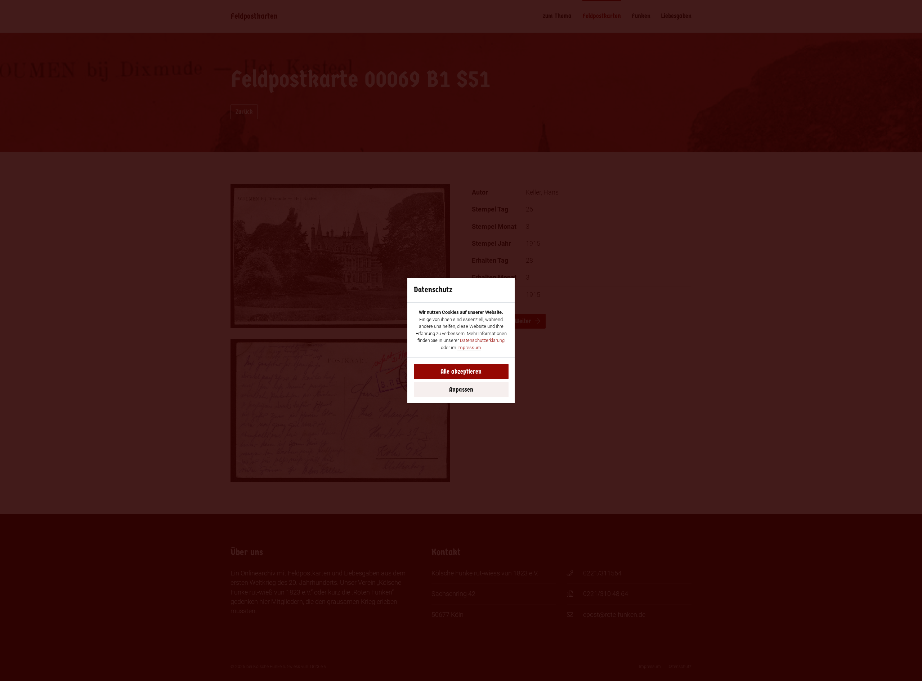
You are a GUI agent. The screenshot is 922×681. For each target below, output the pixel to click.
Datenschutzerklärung (482, 340)
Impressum (469, 347)
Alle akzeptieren (461, 371)
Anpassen (461, 389)
